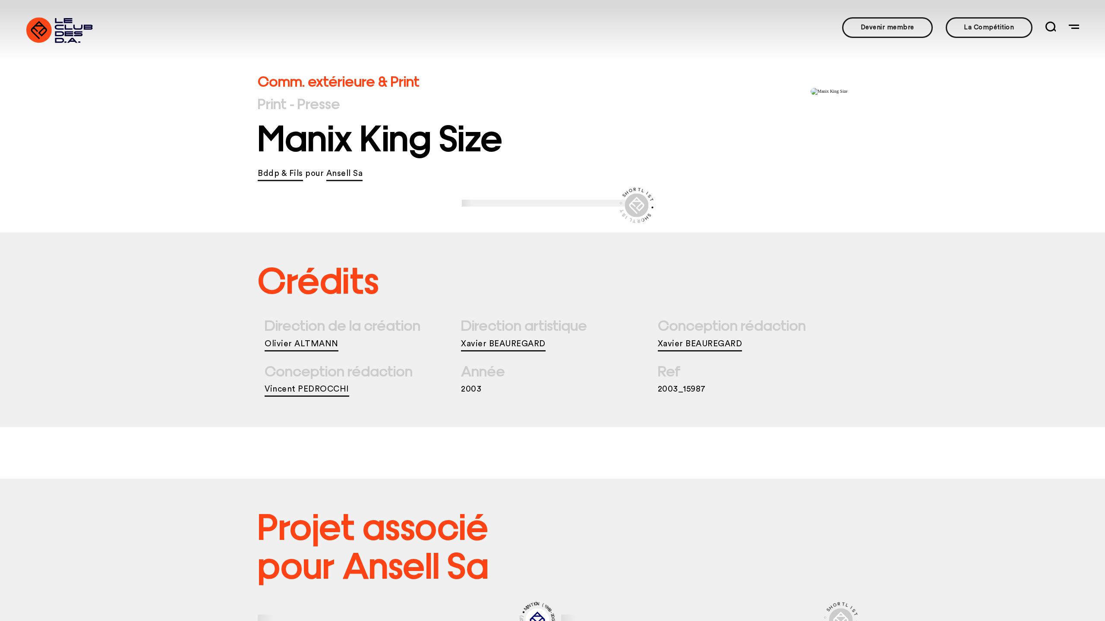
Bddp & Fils (280, 173)
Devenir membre (887, 27)
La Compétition (989, 27)
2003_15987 (682, 389)
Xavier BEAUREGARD (503, 344)
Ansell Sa (344, 173)
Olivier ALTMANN (301, 344)
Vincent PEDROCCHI (307, 389)
